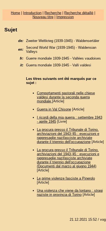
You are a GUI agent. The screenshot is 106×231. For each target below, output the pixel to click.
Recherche (52, 13)
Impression (65, 17)
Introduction (32, 13)
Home (15, 13)
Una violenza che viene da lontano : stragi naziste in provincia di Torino (70, 192)
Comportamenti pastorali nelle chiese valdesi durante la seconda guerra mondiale (66, 97)
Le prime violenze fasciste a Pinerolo (66, 178)
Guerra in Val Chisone (54, 109)
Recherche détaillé (78, 13)
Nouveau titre (43, 17)
